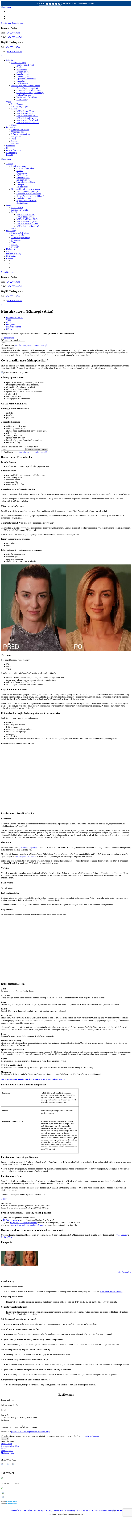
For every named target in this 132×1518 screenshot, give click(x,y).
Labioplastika (21, 81)
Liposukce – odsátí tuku (26, 79)
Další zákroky (22, 83)
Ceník (8, 322)
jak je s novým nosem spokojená (23, 1222)
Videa (13, 139)
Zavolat (10, 272)
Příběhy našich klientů (20, 129)
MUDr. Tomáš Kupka (25, 113)
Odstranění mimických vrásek (28, 90)
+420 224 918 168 (12, 33)
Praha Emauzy (17, 104)
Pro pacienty (11, 127)
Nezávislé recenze (13, 327)
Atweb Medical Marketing (64, 1510)
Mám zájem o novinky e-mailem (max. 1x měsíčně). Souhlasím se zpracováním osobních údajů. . (52, 1436)
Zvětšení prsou (22, 72)
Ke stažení (28, 1510)
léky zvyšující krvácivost (26, 856)
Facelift (19, 67)
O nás (8, 102)
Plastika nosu (21, 69)
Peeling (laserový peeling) (27, 88)
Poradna (14, 141)
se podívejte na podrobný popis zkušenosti (26, 1225)
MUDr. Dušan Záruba (25, 111)
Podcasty (15, 143)
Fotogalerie (15, 136)
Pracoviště (5, 1415)
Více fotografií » (124, 1272)
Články (9, 329)
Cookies (118, 1510)
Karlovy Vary (6, 1237)
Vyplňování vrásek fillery (26, 97)
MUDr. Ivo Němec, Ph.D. (27, 116)
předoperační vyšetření (28, 847)
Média (13, 125)
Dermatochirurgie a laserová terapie (25, 86)
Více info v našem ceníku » (111, 1292)
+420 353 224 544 (12, 47)
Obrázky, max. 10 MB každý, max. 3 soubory (19, 1427)
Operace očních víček (25, 65)
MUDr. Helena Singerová (27, 118)
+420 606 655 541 (14, 37)
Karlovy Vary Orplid (19, 106)
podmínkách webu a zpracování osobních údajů (30, 1432)
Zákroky (9, 60)
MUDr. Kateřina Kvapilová (27, 123)
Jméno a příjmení (8, 1400)
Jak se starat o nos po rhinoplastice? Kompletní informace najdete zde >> (33, 1079)
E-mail (3, 1410)
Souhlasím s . (25, 345)
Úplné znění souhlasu (91, 1436)
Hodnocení (10, 146)
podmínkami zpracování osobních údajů (30, 345)
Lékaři (14, 109)
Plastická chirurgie (18, 62)
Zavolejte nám (17, 23)
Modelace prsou (23, 74)
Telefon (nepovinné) (9, 1405)
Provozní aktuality (13, 150)
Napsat (4, 272)
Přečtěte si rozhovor (11, 1220)
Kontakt (9, 155)
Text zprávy (6, 1420)
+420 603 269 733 (14, 51)
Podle (9, 1501)
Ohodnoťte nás (17, 132)
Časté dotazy (11, 153)
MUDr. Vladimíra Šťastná (27, 120)
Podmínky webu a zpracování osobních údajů (95, 1510)
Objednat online (7, 338)
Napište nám (6, 23)
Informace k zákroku (14, 317)
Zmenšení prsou (23, 76)
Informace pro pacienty (20, 134)
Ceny (8, 148)
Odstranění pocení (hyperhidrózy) (30, 92)
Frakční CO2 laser (23, 95)
